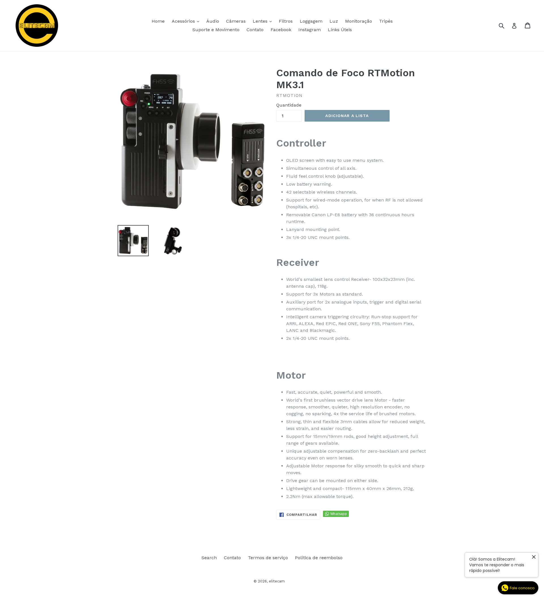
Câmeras (236, 21)
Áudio (212, 21)
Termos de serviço (268, 557)
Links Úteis (340, 29)
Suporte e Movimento (215, 29)
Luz (334, 21)
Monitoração (358, 21)
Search (209, 557)
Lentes (264, 21)
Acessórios (187, 21)
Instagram (309, 29)
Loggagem (311, 21)
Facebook (281, 29)
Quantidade (288, 105)
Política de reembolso (319, 557)
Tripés (386, 21)
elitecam (277, 581)
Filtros (286, 21)
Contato (255, 29)
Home (158, 21)
